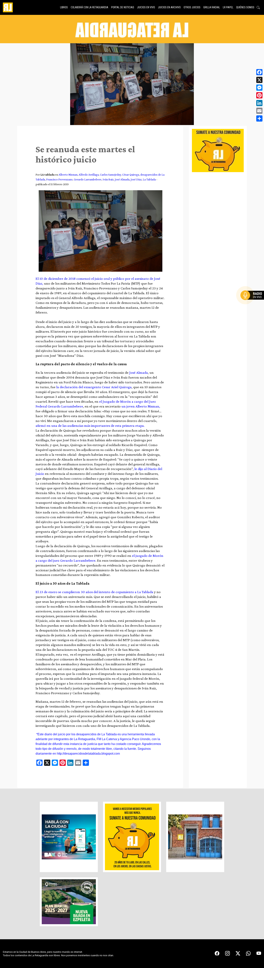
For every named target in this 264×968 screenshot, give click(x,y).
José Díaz (136, 179)
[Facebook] (259, 72)
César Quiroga (130, 174)
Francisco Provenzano (59, 179)
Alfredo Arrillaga (89, 174)
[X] (259, 80)
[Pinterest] (259, 95)
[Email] (259, 111)
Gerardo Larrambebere (87, 179)
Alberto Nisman (68, 174)
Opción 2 (253, 303)
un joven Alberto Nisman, (140, 406)
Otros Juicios (192, 7)
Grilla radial (211, 7)
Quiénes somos (245, 7)
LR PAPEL (228, 7)
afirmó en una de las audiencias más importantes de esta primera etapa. (91, 426)
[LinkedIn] (259, 103)
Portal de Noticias (122, 7)
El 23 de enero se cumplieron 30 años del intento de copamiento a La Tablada (94, 592)
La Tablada (149, 179)
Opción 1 (253, 301)
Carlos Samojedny (110, 174)
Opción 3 (253, 304)
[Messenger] (259, 87)
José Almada (122, 179)
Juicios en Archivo (169, 7)
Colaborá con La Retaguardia (89, 7)
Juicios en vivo (146, 7)
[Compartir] (259, 118)
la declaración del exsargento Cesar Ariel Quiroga (94, 387)
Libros (64, 7)
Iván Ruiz (108, 179)
